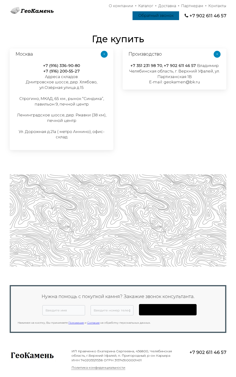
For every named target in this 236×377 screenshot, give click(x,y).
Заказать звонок (167, 309)
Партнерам (192, 6)
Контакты (217, 6)
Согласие (93, 322)
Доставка (167, 6)
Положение (76, 322)
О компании (121, 6)
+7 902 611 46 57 (207, 15)
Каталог (145, 6)
